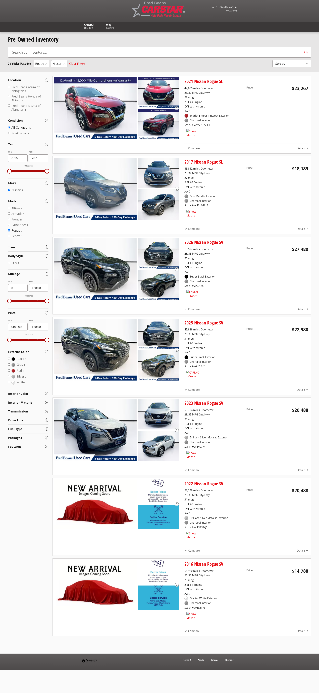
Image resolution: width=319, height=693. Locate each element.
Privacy (214, 660)
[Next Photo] (176, 108)
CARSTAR (89, 26)
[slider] (9, 171)
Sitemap (228, 660)
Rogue (39, 64)
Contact (186, 660)
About (200, 660)
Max (31, 151)
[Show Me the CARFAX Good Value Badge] (192, 133)
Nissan (57, 64)
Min (10, 151)
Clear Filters (77, 64)
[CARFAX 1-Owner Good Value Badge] (192, 375)
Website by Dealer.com (89, 661)
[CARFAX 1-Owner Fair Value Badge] (192, 294)
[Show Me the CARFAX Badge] (192, 214)
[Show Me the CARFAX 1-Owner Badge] (192, 536)
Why (110, 26)
